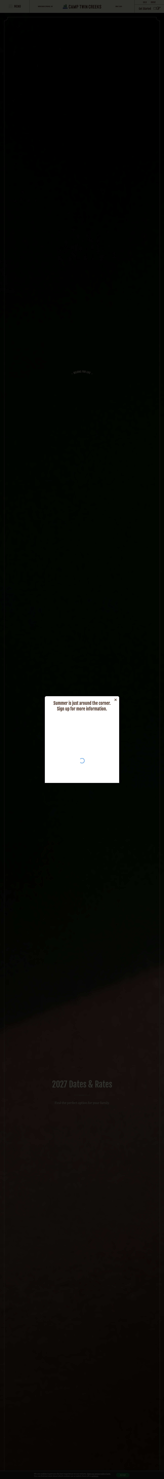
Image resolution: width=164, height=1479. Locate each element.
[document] (82, 739)
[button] (115, 699)
